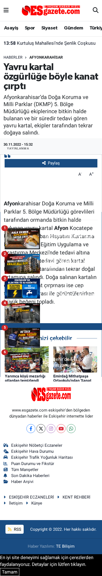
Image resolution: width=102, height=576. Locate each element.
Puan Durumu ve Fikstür (32, 463)
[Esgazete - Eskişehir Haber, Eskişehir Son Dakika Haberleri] (51, 10)
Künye (36, 503)
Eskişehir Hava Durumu (32, 451)
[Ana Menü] (6, 10)
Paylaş (54, 163)
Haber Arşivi (22, 481)
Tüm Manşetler (24, 469)
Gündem (73, 28)
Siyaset (49, 28)
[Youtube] (61, 428)
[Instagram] (51, 428)
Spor (30, 28)
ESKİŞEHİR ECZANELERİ (31, 497)
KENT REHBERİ (76, 497)
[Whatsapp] (71, 428)
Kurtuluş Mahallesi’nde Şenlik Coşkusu (49, 43)
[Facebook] (30, 428)
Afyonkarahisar (46, 57)
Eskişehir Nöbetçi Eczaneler (36, 445)
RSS (17, 529)
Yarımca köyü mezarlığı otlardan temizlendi (25, 378)
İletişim (16, 503)
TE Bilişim (65, 546)
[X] (40, 428)
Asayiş (11, 28)
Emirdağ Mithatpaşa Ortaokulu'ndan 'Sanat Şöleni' (72, 381)
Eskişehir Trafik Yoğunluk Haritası (42, 457)
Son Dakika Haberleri (30, 475)
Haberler (13, 57)
